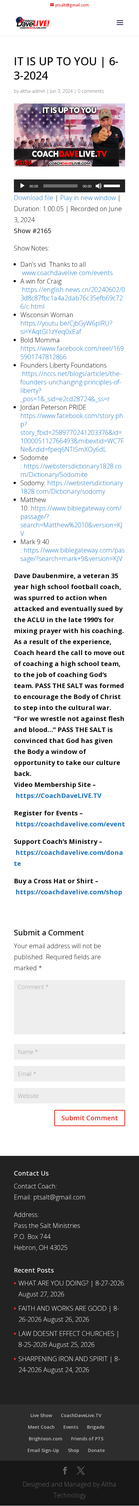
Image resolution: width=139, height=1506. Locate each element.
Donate (96, 1450)
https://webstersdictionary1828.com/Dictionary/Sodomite (71, 470)
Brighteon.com (45, 1439)
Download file (33, 197)
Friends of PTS (87, 1439)
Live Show (41, 1415)
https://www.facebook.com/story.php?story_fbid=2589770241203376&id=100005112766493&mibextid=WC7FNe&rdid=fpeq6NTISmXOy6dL (72, 432)
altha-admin (32, 91)
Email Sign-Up (43, 1450)
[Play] (22, 186)
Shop (73, 1450)
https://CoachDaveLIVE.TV (59, 795)
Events (70, 1427)
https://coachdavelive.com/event (70, 824)
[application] (69, 185)
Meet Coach (41, 1427)
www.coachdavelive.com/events (67, 272)
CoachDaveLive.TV (81, 1415)
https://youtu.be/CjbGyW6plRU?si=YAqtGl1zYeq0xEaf (66, 327)
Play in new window (88, 197)
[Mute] (98, 186)
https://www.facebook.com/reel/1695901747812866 (72, 352)
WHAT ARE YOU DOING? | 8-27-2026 (71, 1283)
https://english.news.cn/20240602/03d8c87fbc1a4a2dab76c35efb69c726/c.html (72, 298)
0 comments (91, 91)
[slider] (113, 185)
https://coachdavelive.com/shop (69, 891)
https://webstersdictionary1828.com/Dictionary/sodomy (71, 487)
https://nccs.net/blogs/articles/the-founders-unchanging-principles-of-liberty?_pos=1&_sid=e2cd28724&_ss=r (71, 386)
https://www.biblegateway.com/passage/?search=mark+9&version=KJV (72, 554)
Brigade (95, 1427)
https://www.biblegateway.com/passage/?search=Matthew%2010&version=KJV (71, 521)
